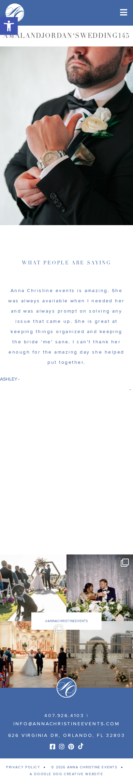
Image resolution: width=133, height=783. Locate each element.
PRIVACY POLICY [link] (23, 767)
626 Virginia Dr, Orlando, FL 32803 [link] (66, 735)
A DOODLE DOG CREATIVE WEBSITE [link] (66, 774)
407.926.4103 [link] (64, 715)
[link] (9, 26)
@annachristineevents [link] (66, 621)
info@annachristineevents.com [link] (66, 724)
